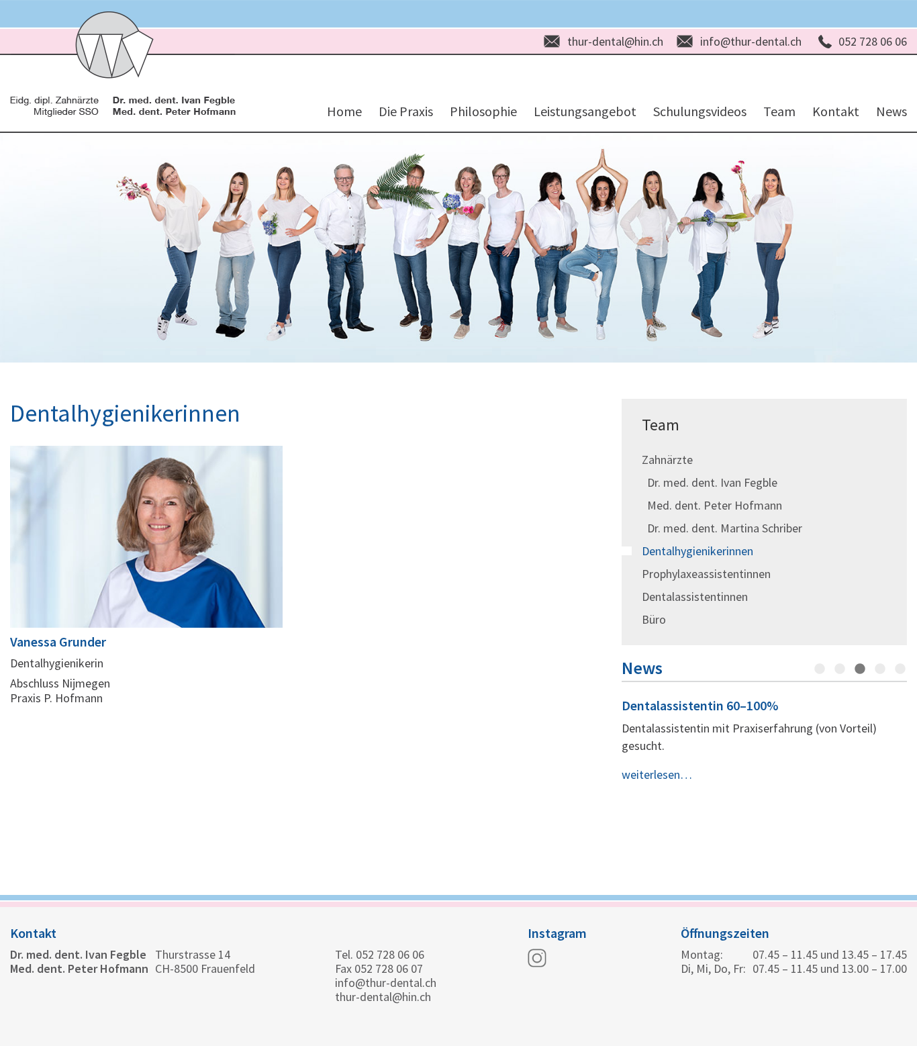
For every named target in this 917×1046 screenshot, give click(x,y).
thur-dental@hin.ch (615, 41)
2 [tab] (840, 669)
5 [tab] (900, 669)
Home (344, 111)
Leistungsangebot (585, 111)
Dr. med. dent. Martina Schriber (722, 528)
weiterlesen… (657, 774)
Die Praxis (406, 111)
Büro (654, 619)
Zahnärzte (667, 459)
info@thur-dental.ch (751, 41)
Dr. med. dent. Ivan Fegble (709, 482)
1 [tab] (819, 669)
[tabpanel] (765, 740)
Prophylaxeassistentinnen (706, 573)
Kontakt (835, 111)
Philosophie (483, 111)
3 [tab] (860, 669)
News (891, 111)
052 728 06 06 (872, 41)
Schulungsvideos (699, 111)
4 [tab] (880, 669)
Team (779, 111)
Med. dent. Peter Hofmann (712, 505)
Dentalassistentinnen (695, 596)
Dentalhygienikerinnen (697, 551)
